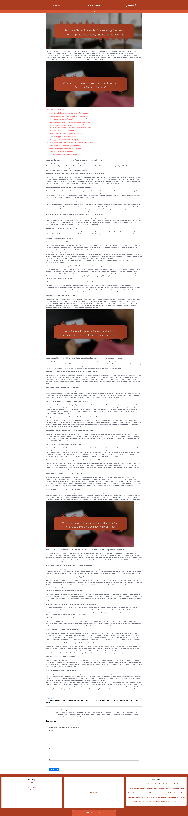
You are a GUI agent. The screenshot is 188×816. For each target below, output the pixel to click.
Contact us (90, 11)
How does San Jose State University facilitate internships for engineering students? (66, 128)
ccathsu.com (94, 6)
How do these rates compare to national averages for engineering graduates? (65, 145)
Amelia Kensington (62, 710)
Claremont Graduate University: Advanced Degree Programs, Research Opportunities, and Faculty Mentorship (156, 793)
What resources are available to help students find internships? (62, 130)
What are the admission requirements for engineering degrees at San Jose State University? (68, 118)
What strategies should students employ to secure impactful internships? (64, 139)
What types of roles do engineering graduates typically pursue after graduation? (65, 148)
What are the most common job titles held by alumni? (60, 150)
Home (31, 782)
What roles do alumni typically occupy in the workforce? (61, 125)
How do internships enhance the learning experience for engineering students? (65, 131)
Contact (32, 789)
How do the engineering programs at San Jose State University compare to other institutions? (68, 113)
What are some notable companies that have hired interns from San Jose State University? (67, 134)
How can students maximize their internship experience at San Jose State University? (67, 137)
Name (50, 748)
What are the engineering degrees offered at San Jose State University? (63, 112)
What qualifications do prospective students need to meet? (61, 119)
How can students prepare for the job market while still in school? (63, 156)
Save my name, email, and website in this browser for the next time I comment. (67, 765)
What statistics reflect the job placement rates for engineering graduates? (64, 144)
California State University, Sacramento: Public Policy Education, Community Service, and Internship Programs (156, 797)
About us (98, 11)
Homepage (131, 5)
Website (50, 759)
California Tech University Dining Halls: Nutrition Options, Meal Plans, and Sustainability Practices (156, 802)
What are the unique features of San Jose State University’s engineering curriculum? (66, 115)
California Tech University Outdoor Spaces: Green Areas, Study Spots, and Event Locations (156, 784)
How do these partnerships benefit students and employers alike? (63, 136)
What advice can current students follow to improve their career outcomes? (64, 153)
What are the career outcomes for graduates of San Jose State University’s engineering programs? (70, 142)
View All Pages (56, 5)
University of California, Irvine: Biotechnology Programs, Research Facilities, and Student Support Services (156, 788)
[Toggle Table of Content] (91, 110)
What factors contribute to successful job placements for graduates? (63, 147)
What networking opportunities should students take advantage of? (63, 154)
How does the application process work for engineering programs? (63, 121)
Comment (51, 730)
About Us (31, 785)
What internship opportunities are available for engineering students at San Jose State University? (70, 127)
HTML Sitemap (32, 787)
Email (50, 754)
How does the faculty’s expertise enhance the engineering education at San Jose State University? (69, 116)
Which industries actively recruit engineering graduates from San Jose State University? (67, 124)
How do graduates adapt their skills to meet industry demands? (62, 151)
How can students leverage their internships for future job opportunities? (64, 140)
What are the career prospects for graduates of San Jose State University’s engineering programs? (69, 122)
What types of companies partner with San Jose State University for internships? (65, 133)
